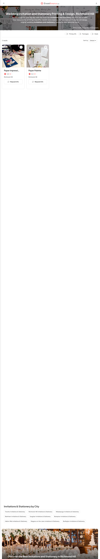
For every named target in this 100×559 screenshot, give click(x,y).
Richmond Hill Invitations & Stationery (40, 511)
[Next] (22, 56)
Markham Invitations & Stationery (15, 516)
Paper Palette (35, 70)
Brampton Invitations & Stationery (65, 516)
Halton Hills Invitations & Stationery (16, 521)
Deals (96, 34)
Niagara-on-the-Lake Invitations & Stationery (45, 521)
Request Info (14, 82)
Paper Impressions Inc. (14, 70)
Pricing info (72, 34)
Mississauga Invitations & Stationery (67, 511)
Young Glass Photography (90, 28)
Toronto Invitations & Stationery (15, 511)
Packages (85, 34)
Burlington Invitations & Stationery (74, 521)
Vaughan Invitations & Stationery (40, 516)
